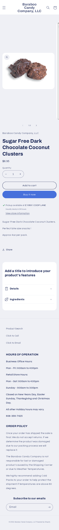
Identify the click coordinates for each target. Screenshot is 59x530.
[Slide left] (22, 125)
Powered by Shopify (43, 522)
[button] (3, 7)
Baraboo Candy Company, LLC (25, 522)
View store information (18, 213)
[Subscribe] (49, 507)
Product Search (14, 329)
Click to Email (13, 343)
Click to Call (12, 336)
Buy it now (29, 194)
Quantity (6, 168)
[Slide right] (36, 125)
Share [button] (9, 250)
